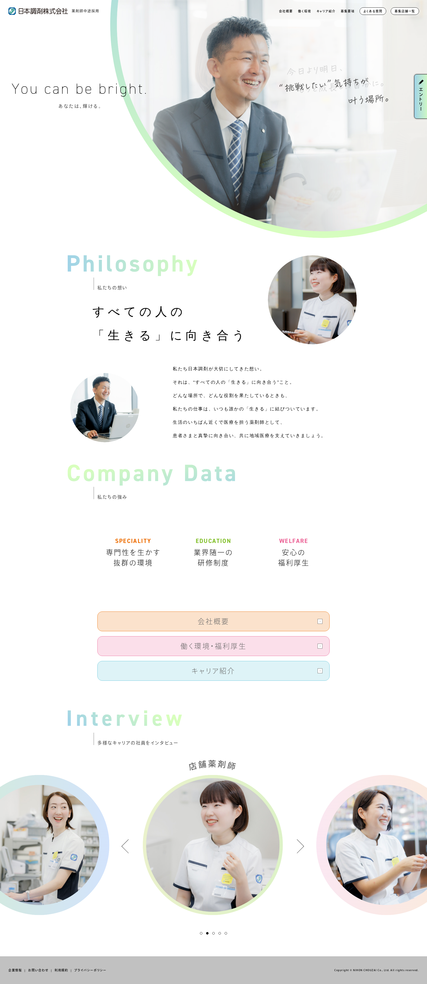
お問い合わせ (38, 970)
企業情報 (15, 970)
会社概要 (286, 11)
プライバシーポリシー (90, 970)
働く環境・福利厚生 (213, 646)
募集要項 (347, 11)
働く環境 (304, 11)
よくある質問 (373, 11)
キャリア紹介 (326, 11)
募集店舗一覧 (405, 11)
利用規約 (61, 970)
